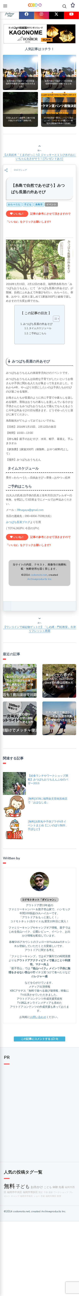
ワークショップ (60, 1192)
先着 (61, 1187)
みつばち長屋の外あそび (38, 324)
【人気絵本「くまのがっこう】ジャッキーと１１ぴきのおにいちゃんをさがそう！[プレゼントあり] (39, 157)
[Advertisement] (39, 1111)
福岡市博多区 (30, 1192)
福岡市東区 (51, 1196)
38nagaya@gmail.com (30, 510)
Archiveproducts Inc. (39, 579)
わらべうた (14, 204)
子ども (28, 204)
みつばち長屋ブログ (18, 522)
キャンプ (15, 1196)
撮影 (51, 1192)
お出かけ (37, 1187)
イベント (51, 204)
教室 (59, 1196)
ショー (37, 1196)
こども (48, 1187)
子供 (46, 1192)
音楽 (43, 1196)
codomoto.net (38, 575)
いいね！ (18, 214)
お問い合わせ (38, 1017)
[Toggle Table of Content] (54, 318)
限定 (41, 1192)
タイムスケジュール (40, 328)
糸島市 (39, 204)
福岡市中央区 (14, 1192)
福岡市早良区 (26, 1196)
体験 (55, 1187)
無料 (9, 1186)
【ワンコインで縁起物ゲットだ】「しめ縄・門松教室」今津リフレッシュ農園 (39, 629)
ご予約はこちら (37, 333)
